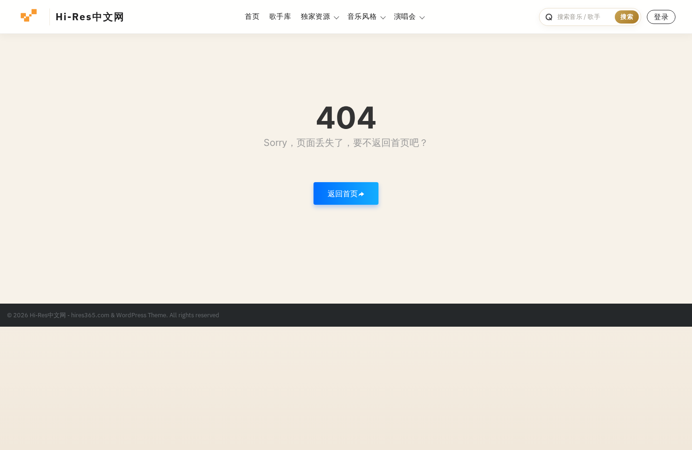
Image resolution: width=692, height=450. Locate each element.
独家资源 (315, 16)
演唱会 (405, 16)
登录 (661, 16)
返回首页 (343, 193)
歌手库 (280, 16)
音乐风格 (362, 16)
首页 (252, 16)
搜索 (626, 16)
